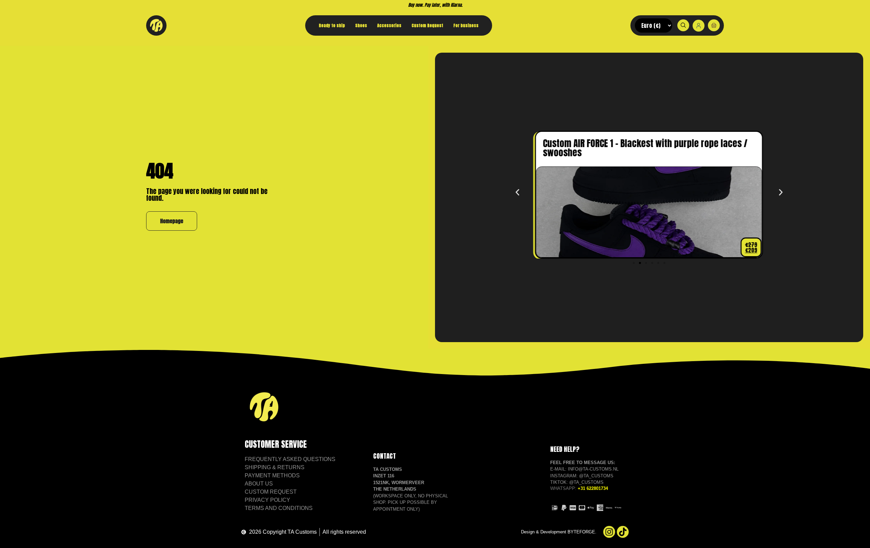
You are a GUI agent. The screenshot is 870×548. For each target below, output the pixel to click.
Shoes (361, 25)
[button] (517, 192)
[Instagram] (609, 532)
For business (465, 25)
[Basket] (714, 25)
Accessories (389, 25)
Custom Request (427, 25)
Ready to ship (332, 25)
